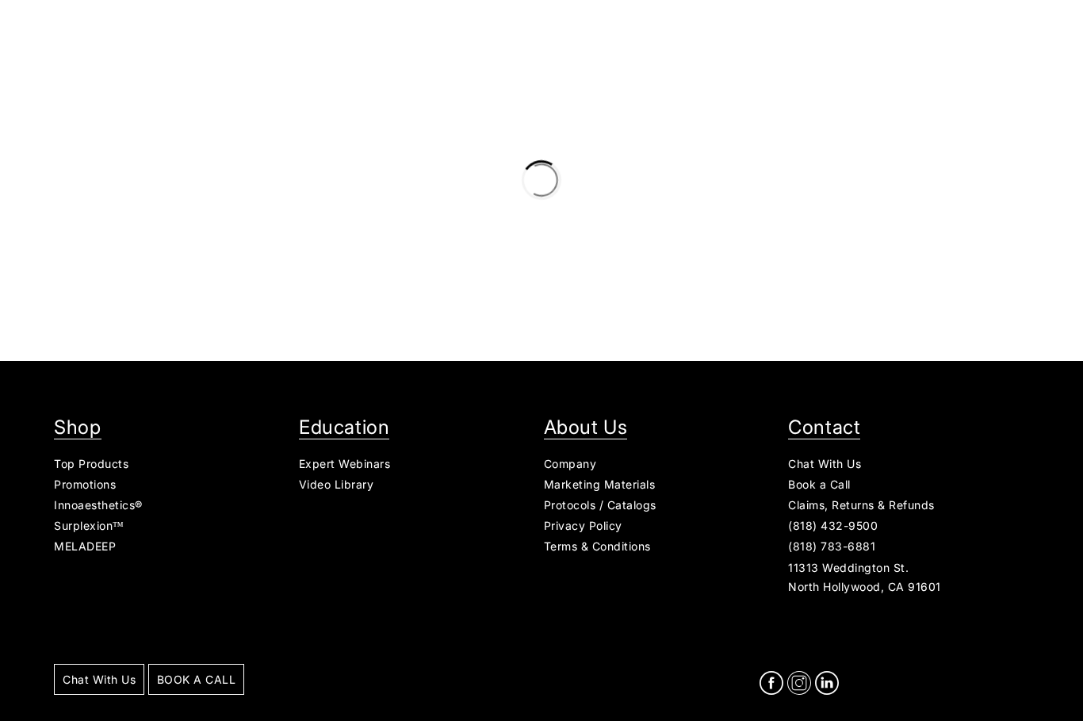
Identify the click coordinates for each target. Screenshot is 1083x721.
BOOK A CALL (196, 679)
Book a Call (819, 484)
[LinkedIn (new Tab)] (827, 685)
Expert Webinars (345, 463)
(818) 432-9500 (833, 525)
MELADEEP (85, 546)
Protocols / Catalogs (600, 505)
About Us (586, 427)
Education (344, 427)
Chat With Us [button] (824, 463)
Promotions (85, 484)
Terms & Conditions (597, 546)
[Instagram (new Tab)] (799, 685)
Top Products (91, 463)
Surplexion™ (89, 525)
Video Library (336, 484)
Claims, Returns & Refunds (861, 505)
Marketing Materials (600, 484)
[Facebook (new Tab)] (771, 685)
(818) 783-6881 (831, 546)
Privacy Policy (583, 525)
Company (570, 463)
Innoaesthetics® (98, 505)
